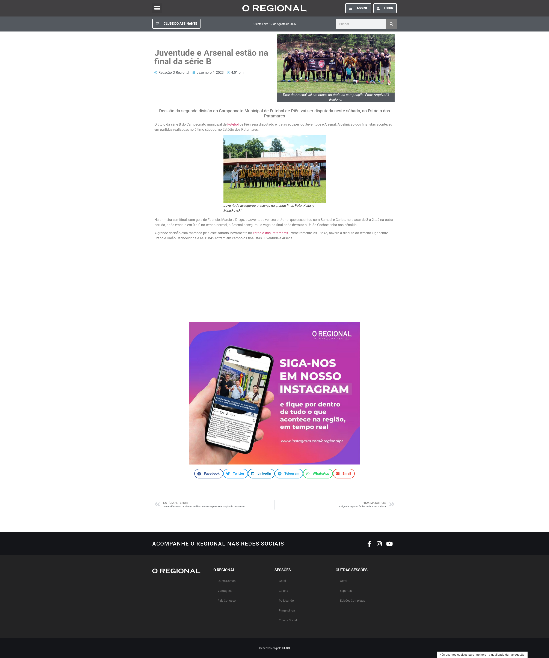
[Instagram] (379, 544)
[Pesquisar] (391, 24)
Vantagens (225, 591)
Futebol (233, 124)
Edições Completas (352, 601)
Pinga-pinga (287, 610)
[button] (157, 8)
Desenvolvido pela (274, 648)
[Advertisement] (274, 279)
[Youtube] (389, 544)
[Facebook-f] (369, 544)
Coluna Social (288, 620)
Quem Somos (226, 581)
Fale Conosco (227, 601)
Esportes (346, 591)
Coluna (283, 591)
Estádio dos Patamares (270, 233)
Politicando (286, 601)
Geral (282, 581)
